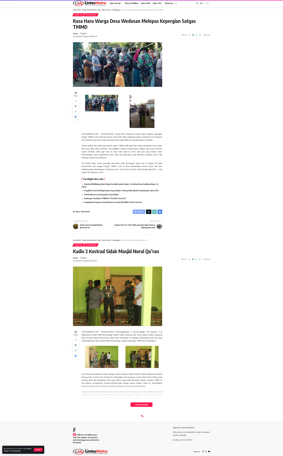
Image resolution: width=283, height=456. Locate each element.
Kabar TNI (78, 15)
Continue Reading (141, 405)
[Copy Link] (199, 35)
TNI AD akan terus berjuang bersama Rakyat (101, 194)
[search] (197, 3)
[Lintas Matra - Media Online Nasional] (89, 3)
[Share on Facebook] (189, 35)
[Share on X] (193, 35)
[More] (199, 442)
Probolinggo (91, 15)
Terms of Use (16, 451)
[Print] (75, 116)
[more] (176, 3)
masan (75, 33)
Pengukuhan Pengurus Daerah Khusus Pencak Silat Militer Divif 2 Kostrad (113, 202)
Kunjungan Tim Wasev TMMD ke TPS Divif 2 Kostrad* (105, 198)
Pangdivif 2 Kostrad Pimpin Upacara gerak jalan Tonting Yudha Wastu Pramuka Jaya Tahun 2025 (121, 190)
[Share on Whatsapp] (196, 35)
